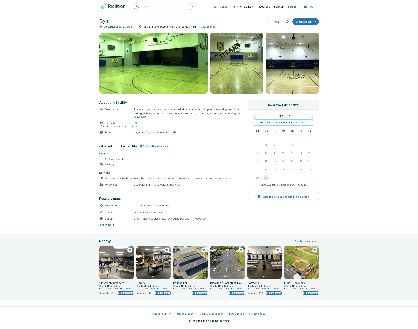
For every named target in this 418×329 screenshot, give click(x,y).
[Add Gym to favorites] (287, 21)
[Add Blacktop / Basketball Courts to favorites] (240, 250)
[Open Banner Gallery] (153, 63)
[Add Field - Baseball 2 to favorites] (314, 250)
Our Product (220, 6)
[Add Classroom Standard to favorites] (129, 250)
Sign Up (308, 6)
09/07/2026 (300, 122)
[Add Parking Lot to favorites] (203, 250)
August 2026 (283, 115)
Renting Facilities (242, 6)
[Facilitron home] (113, 9)
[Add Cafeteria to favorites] (277, 250)
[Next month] (312, 116)
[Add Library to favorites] (166, 250)
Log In (292, 6)
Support (279, 6)
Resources (263, 6)
